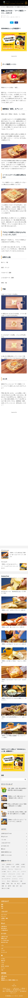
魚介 (21, 886)
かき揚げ (23, 864)
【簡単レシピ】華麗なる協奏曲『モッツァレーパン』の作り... (13, 736)
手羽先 (7, 883)
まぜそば (23, 866)
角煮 (14, 886)
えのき (3, 864)
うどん (2, 964)
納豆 (12, 17)
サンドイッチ (4, 952)
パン (8, 15)
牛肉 (2, 908)
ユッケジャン (15, 878)
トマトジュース (11, 874)
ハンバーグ (8, 876)
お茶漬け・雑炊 (4, 918)
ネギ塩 (3, 876)
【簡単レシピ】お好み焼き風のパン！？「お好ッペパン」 (13, 717)
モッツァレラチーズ (6, 878)
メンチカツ (19, 876)
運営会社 (3, 978)
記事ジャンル (6, 855)
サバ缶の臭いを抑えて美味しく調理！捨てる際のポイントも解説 (17, 812)
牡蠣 (3, 886)
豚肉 (2, 906)
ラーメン (21, 878)
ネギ (23, 874)
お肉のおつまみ (4, 936)
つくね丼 (13, 866)
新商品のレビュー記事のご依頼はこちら (9, 980)
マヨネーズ (4, 17)
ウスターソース (18, 869)
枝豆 (12, 883)
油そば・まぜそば (5, 966)
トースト (4, 15)
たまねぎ (7, 866)
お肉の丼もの (4, 926)
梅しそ (18, 883)
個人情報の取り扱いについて (19, 989)
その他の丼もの (4, 930)
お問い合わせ (4, 976)
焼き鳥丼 (24, 883)
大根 (21, 881)
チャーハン (3, 916)
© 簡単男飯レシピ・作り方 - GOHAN (14, 995)
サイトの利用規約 (6, 989)
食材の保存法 (6, 852)
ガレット (9, 871)
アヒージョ (10, 869)
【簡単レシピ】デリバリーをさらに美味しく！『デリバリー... (13, 699)
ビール (14, 876)
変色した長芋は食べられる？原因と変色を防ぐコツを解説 (17, 805)
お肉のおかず (6, 833)
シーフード (23, 871)
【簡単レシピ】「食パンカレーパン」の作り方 (12, 627)
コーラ (14, 871)
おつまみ (5, 846)
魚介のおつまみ (4, 942)
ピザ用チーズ (17, 17)
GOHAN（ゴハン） (7, 988)
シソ (18, 871)
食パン (8, 17)
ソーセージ (4, 874)
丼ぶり (8, 881)
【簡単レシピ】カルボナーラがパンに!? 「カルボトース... (13, 680)
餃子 (17, 886)
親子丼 (9, 886)
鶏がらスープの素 (5, 888)
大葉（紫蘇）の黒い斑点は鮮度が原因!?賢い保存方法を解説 (17, 789)
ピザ (2, 948)
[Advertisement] (14, 481)
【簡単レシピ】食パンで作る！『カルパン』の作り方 (13, 661)
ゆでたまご (4, 869)
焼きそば (3, 960)
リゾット (4, 881)
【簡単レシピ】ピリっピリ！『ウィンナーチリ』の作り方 (17, 820)
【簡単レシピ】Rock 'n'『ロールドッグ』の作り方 (13, 644)
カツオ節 (4, 871)
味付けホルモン (15, 881)
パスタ (2, 962)
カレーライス (4, 914)
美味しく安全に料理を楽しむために (10, 991)
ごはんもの (5, 842)
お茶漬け (17, 864)
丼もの (4, 836)
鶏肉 (2, 904)
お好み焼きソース (10, 864)
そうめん (3, 958)
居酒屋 (3, 883)
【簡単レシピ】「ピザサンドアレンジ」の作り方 (13, 610)
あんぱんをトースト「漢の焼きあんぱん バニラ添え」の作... (13, 592)
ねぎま (17, 866)
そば (3, 866)
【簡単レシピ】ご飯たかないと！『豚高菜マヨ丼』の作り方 (17, 797)
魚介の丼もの (4, 928)
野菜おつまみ (4, 938)
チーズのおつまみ (5, 940)
